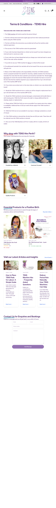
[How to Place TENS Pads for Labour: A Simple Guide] (11, 265)
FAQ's (10, 3)
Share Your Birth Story (17, 3)
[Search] (45, 11)
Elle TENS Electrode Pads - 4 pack (37, 242)
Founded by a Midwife (12, 165)
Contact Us (6, 3)
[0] (51, 11)
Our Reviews (25, 3)
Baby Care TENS (32, 240)
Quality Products (10, 195)
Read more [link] (8, 304)
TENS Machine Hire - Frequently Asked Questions (28, 280)
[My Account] (48, 11)
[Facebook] (34, 4)
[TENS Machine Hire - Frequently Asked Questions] (28, 265)
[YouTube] (38, 4)
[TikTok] (40, 4)
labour (29, 63)
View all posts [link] (48, 257)
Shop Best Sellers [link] (47, 212)
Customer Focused (36, 165)
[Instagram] (36, 4)
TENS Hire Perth (8, 240)
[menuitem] (6, 3)
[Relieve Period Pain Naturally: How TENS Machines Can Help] (45, 265)
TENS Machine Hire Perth (10, 242)
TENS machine (11, 34)
